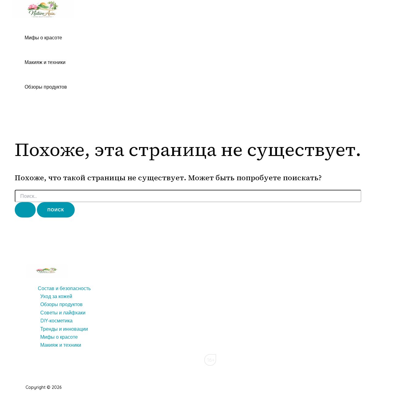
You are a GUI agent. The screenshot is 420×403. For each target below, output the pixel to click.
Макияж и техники (45, 62)
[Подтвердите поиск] (25, 209)
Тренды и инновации (64, 329)
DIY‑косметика (56, 320)
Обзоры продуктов (46, 87)
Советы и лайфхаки (62, 312)
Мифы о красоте (43, 37)
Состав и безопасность (64, 288)
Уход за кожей (56, 296)
